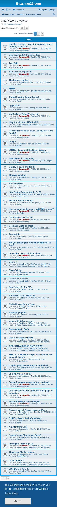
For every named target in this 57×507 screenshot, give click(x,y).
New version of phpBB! (20, 72)
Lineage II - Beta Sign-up (21, 443)
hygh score (14, 105)
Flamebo (22, 144)
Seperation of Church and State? (25, 435)
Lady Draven (24, 91)
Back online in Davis (19, 329)
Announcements (23, 51)
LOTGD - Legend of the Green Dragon (27, 150)
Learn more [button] (11, 493)
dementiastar (24, 186)
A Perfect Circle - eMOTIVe (22, 295)
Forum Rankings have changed (24, 401)
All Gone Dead (16, 184)
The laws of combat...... (20, 80)
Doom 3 (13, 262)
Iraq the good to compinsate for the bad (28, 365)
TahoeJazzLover (25, 194)
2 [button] (38, 33)
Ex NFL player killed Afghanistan (25, 418)
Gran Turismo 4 (16, 460)
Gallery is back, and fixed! (22, 167)
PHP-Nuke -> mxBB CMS (21, 217)
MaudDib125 (24, 82)
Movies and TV (22, 274)
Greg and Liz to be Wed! (21, 226)
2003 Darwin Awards (19, 469)
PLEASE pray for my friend (22, 304)
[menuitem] (8, 10)
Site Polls (20, 67)
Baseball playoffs (17, 312)
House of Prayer (23, 308)
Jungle (12, 141)
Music (19, 146)
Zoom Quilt (14, 234)
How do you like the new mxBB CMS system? (31, 209)
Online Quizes (22, 361)
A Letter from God (18, 427)
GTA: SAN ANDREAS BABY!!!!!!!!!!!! (26, 346)
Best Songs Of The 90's (20, 287)
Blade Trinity (15, 270)
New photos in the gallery (21, 158)
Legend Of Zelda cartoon (21, 321)
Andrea (22, 306)
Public (19, 84)
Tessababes (23, 429)
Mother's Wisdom (17, 175)
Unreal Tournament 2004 (21, 338)
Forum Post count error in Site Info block (29, 382)
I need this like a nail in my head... (26, 253)
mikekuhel (23, 348)
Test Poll (13, 63)
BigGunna (23, 272)
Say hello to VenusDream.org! (23, 114)
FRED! (12, 88)
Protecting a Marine (18, 279)
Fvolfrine (22, 289)
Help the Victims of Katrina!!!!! (23, 122)
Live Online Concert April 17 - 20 (25, 192)
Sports (19, 316)
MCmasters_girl (25, 124)
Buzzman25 (24, 49)
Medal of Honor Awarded (21, 200)
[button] (42, 33)
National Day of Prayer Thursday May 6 (28, 410)
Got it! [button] (17, 501)
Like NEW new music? (20, 374)
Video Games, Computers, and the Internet (33, 266)
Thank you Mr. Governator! (22, 452)
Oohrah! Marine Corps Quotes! (24, 97)
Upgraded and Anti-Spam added (24, 55)
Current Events (22, 196)
